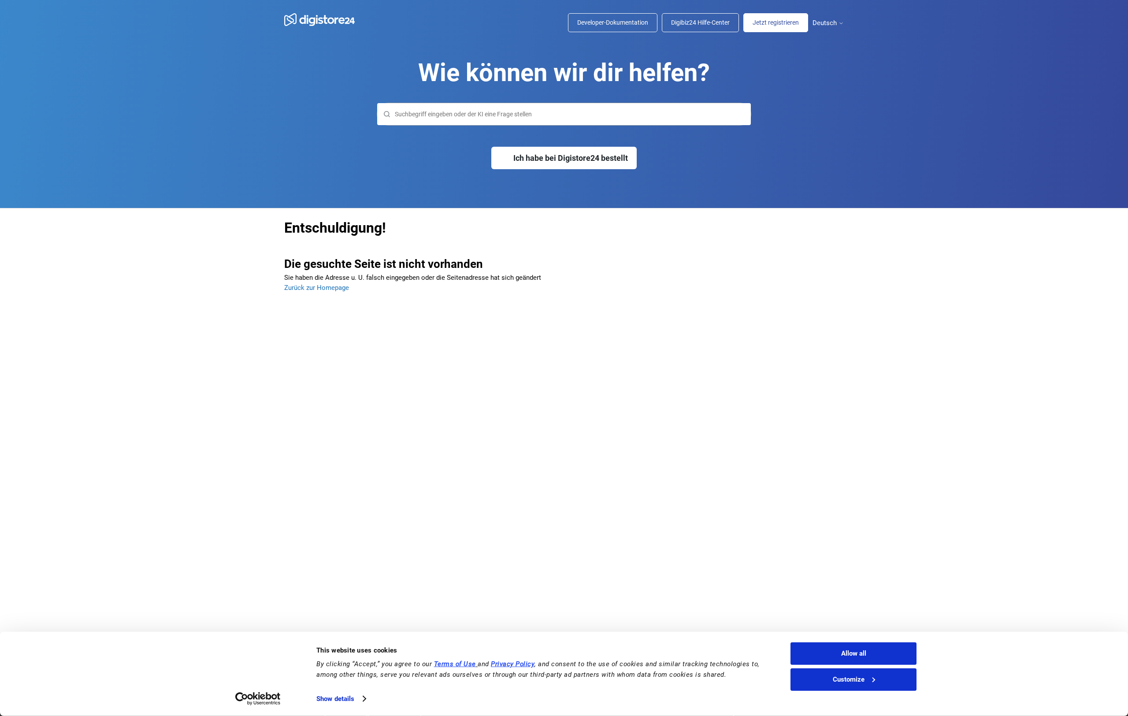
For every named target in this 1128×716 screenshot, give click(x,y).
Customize (849, 679)
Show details (335, 699)
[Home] (324, 19)
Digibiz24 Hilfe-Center (700, 22)
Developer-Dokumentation (612, 22)
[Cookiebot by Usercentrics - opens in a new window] (258, 698)
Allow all (853, 653)
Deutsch (826, 23)
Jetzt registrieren (776, 22)
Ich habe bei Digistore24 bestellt (570, 158)
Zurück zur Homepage (316, 288)
